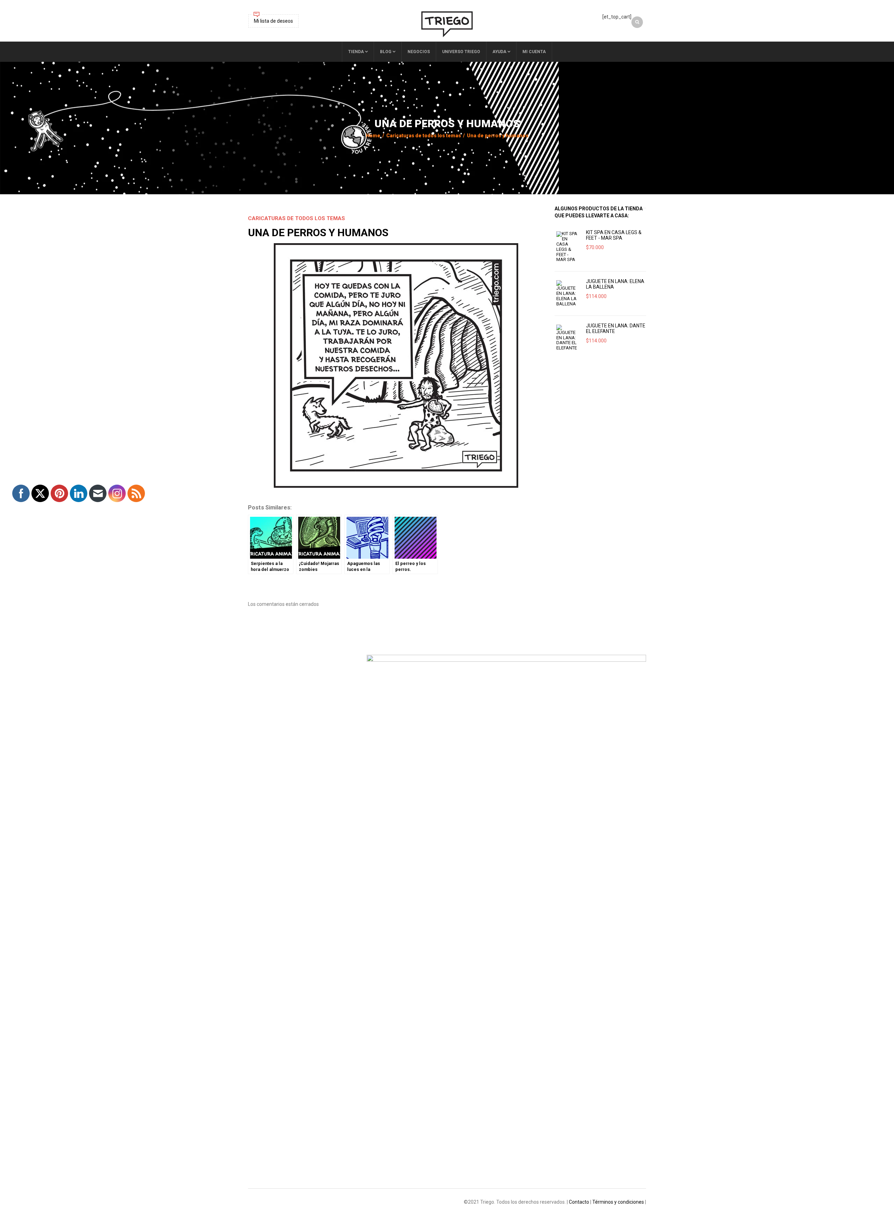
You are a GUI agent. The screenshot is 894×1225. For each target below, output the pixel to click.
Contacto (579, 1202)
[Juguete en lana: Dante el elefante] (568, 338)
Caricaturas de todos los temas (423, 135)
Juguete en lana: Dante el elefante (615, 328)
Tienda (356, 51)
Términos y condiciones (618, 1202)
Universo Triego (461, 51)
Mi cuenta (534, 51)
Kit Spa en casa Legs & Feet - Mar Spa (614, 235)
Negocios (419, 51)
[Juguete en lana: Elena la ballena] (568, 293)
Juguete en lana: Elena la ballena (615, 284)
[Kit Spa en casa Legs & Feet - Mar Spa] (568, 247)
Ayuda (499, 51)
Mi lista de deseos (273, 21)
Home (373, 135)
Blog (385, 51)
